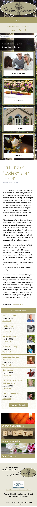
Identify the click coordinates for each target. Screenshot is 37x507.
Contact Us (18, 505)
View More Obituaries (18, 405)
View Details (6, 321)
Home (7, 502)
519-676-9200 (25, 26)
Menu (18, 20)
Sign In (13, 30)
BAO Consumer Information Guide (18, 490)
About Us (15, 502)
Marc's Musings (17, 305)
